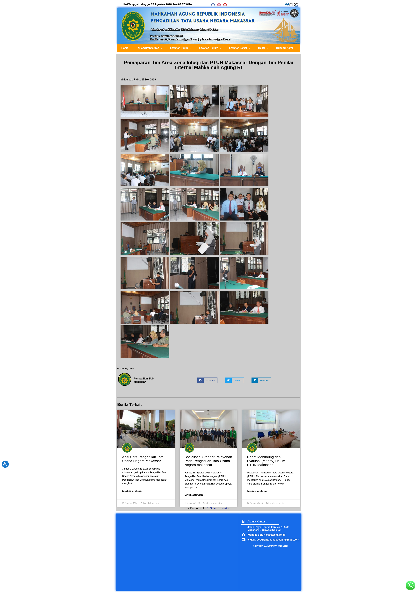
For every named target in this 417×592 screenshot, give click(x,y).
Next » (225, 508)
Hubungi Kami (284, 48)
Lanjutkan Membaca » (132, 491)
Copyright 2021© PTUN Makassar (270, 545)
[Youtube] (225, 4)
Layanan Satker (238, 48)
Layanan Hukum (208, 48)
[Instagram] (219, 4)
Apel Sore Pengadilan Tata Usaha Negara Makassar (143, 459)
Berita (261, 48)
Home (124, 48)
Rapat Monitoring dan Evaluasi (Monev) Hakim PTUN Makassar (266, 461)
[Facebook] (213, 4)
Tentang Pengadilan (147, 48)
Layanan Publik (179, 48)
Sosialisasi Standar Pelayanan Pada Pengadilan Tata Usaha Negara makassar (208, 461)
